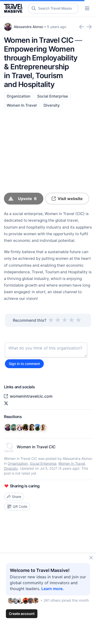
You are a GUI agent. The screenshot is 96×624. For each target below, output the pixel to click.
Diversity (52, 105)
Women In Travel (22, 105)
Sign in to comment (24, 364)
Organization (18, 96)
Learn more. (52, 588)
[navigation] (87, 8)
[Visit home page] (14, 8)
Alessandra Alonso (28, 27)
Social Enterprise (52, 96)
